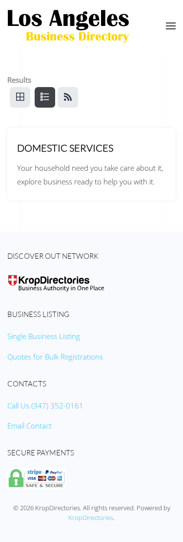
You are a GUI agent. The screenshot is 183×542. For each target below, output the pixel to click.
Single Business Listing (43, 336)
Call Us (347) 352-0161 (45, 405)
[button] (171, 26)
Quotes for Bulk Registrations (55, 356)
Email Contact (29, 425)
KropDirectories (90, 517)
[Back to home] (68, 26)
